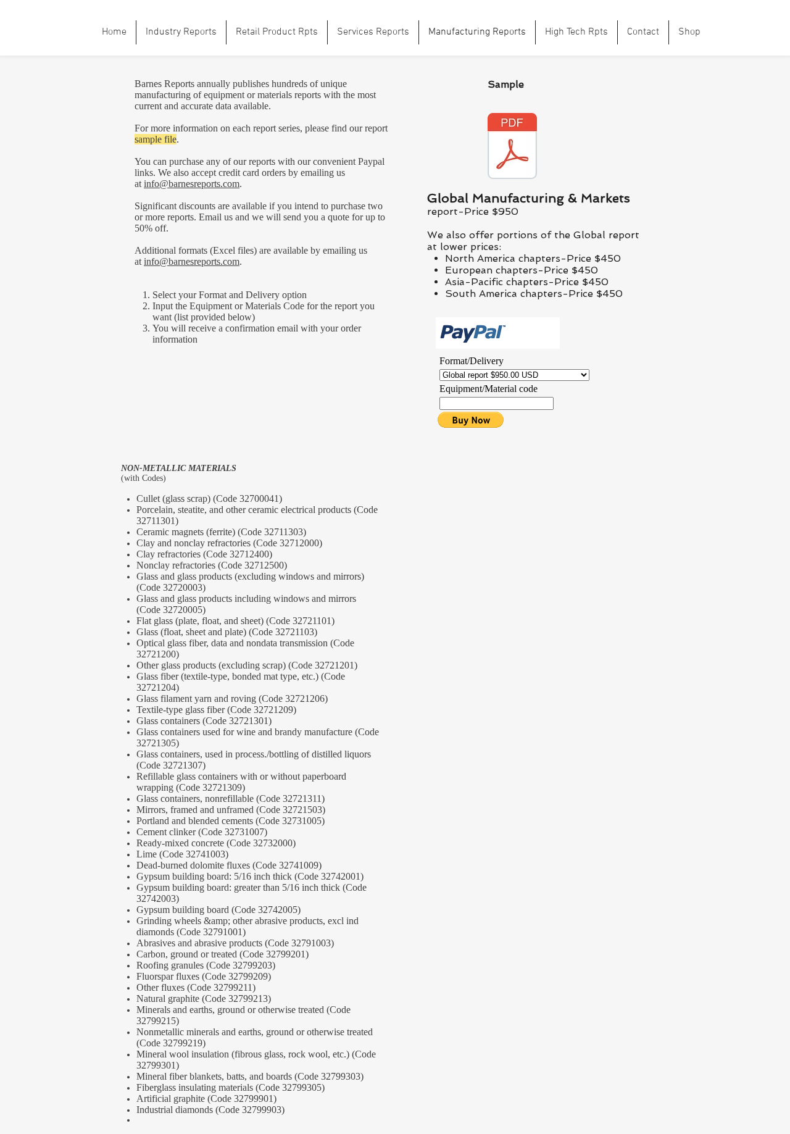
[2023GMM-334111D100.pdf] (512, 147)
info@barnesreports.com (191, 183)
